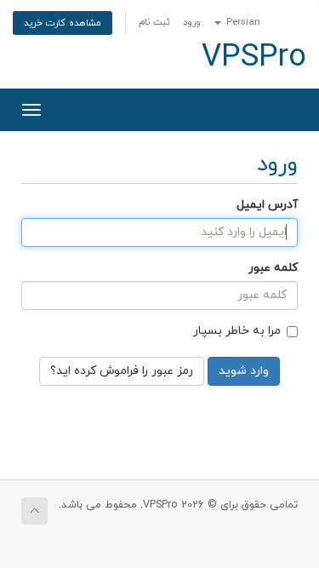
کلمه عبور (273, 268)
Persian (241, 22)
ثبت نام (154, 22)
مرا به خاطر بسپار (237, 331)
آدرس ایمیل (267, 205)
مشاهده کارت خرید (62, 23)
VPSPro (254, 58)
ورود (192, 22)
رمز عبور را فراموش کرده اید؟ (121, 371)
